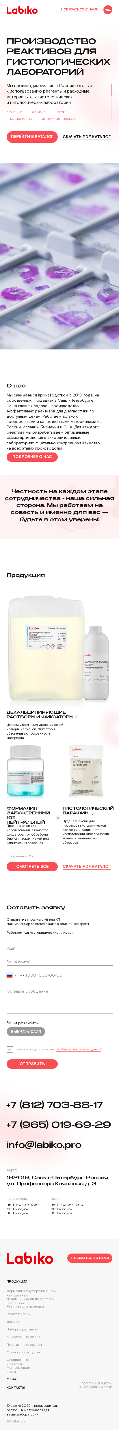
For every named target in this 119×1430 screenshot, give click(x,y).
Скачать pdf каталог (87, 137)
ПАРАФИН (61, 112)
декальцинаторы (19, 119)
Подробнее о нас (32, 1272)
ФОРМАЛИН (39, 112)
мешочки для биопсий (58, 119)
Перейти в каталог (32, 136)
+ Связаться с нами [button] (79, 9)
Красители (14, 112)
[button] (107, 9)
